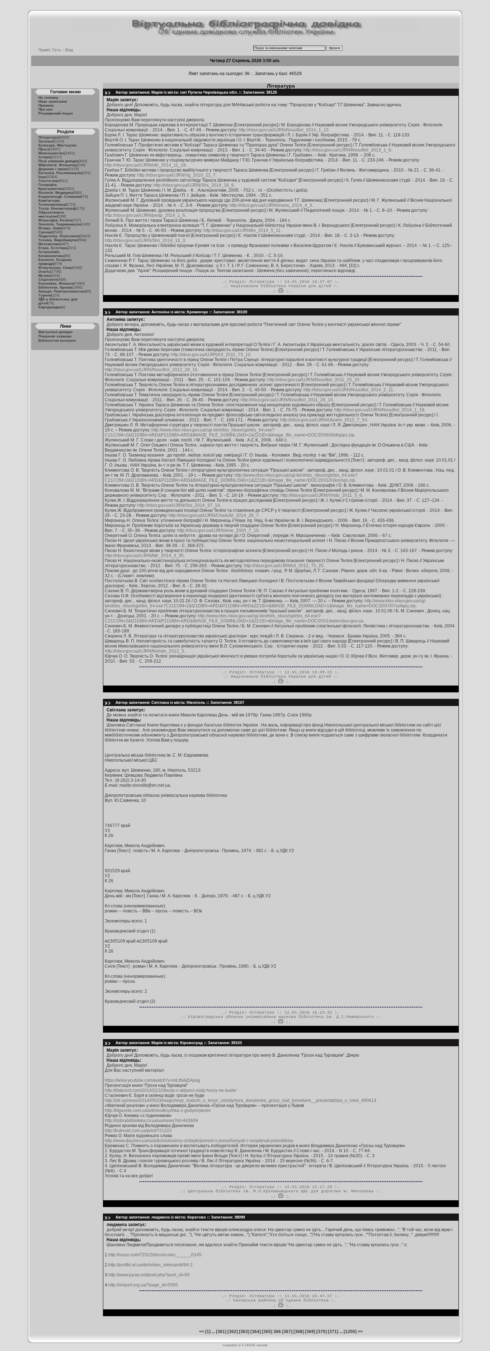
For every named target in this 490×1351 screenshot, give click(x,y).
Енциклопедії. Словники (59, 196)
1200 (350, 1331)
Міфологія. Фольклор (57, 165)
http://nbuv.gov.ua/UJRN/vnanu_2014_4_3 (271, 205)
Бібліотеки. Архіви (55, 287)
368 (298, 1331)
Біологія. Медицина (55, 193)
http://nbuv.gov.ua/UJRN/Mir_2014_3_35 (144, 555)
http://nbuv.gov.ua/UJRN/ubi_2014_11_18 (145, 165)
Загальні (46, 141)
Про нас (45, 109)
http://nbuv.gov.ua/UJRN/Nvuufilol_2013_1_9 (347, 150)
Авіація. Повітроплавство (61, 291)
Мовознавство (51, 153)
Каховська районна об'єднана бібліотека (281, 1300)
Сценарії (46, 232)
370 (321, 1331)
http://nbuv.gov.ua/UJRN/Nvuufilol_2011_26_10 (287, 399)
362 (232, 1331)
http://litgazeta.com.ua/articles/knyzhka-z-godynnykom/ (158, 1110)
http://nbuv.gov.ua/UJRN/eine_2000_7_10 (218, 530)
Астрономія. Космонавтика (51, 254)
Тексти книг (48, 181)
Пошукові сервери (54, 336)
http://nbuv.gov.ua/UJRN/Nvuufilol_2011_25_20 (313, 379)
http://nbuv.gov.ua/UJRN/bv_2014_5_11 (242, 230)
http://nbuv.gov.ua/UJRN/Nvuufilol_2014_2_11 (348, 389)
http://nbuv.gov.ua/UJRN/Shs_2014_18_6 (194, 185)
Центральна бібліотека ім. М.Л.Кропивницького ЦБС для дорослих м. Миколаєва (281, 1191)
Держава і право (53, 169)
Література (48, 137)
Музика (44, 275)
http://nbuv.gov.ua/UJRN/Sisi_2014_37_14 (178, 505)
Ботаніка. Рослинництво (60, 173)
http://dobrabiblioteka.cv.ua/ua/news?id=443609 (151, 1120)
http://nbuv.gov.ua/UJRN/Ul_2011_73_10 (210, 354)
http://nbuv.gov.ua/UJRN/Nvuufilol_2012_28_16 (151, 369)
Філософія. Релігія (55, 220)
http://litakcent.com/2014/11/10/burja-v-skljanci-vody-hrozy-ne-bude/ (170, 1090)
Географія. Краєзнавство (50, 187)
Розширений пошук (55, 113)
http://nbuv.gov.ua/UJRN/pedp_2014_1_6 (145, 215)
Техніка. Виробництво (58, 240)
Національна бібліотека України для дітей (281, 286)
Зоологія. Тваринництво (59, 224)
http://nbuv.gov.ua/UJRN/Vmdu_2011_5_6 (321, 495)
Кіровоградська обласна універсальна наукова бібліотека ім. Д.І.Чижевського (281, 1017)
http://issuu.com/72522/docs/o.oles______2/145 (155, 1254)
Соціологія (47, 279)
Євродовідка (49, 307)
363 (244, 1331)
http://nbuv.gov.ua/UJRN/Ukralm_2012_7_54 (323, 419)
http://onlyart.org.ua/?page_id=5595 (143, 1284)
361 (221, 1331)
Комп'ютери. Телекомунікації (52, 202)
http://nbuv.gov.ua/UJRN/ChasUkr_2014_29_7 (214, 515)
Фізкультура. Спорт (56, 268)
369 (310, 1331)
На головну (48, 97)
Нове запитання (52, 101)
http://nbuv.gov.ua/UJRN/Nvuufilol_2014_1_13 (284, 129)
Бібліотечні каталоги (57, 340)
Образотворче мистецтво (51, 214)
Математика (49, 244)
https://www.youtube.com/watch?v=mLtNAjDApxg (152, 1080)
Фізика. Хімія (50, 228)
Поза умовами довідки (58, 161)
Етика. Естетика (52, 248)
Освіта (44, 272)
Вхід (69, 50)
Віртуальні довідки (55, 332)
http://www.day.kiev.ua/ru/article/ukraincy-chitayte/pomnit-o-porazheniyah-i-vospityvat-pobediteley (199, 1140)
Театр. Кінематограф (57, 208)
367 (287, 1331)
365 (267, 1331)
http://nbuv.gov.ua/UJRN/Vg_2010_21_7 (176, 175)
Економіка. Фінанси (56, 283)
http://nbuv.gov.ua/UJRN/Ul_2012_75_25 (284, 565)
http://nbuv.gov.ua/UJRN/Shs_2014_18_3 (145, 240)
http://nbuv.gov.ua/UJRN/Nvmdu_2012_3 (144, 651)
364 (255, 1331)
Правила (46, 105)
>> (360, 1331)
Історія (44, 157)
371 (333, 1331)
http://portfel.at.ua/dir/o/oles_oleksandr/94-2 (150, 1264)
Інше (42, 177)
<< (201, 1331)
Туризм (44, 295)
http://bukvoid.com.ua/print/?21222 (138, 1130)
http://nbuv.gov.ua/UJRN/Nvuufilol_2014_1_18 (379, 409)
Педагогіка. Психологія (59, 236)
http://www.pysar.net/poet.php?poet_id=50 (149, 1274)
